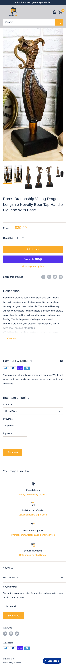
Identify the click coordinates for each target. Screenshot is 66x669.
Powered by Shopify (12, 662)
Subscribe (13, 615)
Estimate (13, 452)
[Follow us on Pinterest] (17, 633)
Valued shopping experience (33, 514)
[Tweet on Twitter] (55, 277)
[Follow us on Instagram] (11, 633)
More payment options (33, 266)
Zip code (7, 433)
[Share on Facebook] (43, 277)
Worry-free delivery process (33, 494)
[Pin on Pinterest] (49, 277)
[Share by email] (61, 277)
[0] (60, 12)
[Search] (59, 22)
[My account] (54, 12)
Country (7, 404)
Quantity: (8, 238)
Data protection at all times (33, 555)
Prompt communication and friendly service (33, 534)
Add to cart (33, 249)
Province (8, 418)
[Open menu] (4, 12)
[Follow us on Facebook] (5, 633)
